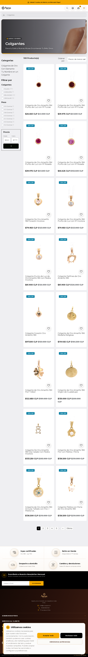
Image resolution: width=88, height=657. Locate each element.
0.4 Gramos (8, 119)
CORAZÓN (8, 92)
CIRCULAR (7, 98)
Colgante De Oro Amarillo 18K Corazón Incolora (37, 220)
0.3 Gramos (8, 122)
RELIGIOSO (8, 95)
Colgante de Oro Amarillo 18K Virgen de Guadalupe (71, 391)
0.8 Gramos (8, 112)
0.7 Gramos (8, 109)
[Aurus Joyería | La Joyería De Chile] (6, 8)
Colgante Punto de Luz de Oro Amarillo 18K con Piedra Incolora (38, 278)
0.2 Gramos (8, 125)
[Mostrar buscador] (67, 8)
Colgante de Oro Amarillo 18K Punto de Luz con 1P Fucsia (38, 106)
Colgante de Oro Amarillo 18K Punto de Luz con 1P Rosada (38, 163)
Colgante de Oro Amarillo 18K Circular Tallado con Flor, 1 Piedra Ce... (38, 509)
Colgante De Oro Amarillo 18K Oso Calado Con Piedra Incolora (37, 452)
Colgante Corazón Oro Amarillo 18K (35, 334)
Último (69, 528)
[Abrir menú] (84, 8)
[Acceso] (72, 8)
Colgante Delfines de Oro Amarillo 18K (69, 277)
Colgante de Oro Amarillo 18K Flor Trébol (38, 391)
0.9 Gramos (8, 106)
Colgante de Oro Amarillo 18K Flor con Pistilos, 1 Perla (71, 451)
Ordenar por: (61, 59)
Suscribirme (36, 583)
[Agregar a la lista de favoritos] (49, 100)
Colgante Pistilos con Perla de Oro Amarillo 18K (70, 508)
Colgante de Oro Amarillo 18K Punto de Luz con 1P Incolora (71, 220)
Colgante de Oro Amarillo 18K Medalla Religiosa (71, 334)
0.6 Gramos (8, 116)
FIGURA (7, 89)
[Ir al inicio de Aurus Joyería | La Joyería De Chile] (44, 595)
